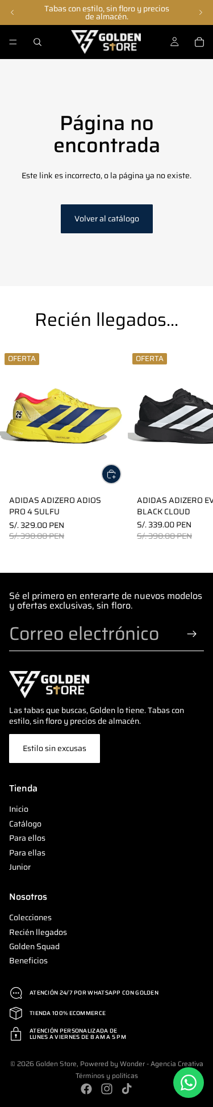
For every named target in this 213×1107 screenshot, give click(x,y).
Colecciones (30, 917)
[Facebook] (86, 1089)
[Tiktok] (126, 1089)
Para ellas (27, 852)
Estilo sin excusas (54, 748)
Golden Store (56, 1063)
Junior (20, 867)
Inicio (18, 809)
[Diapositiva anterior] (12, 12)
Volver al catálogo (106, 218)
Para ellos (27, 838)
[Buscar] (37, 42)
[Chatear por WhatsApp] (188, 1082)
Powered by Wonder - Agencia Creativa (141, 1063)
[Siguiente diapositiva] (200, 12)
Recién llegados (38, 932)
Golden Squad (34, 946)
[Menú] (13, 42)
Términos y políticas (107, 1075)
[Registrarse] (192, 634)
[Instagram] (107, 1089)
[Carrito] (199, 42)
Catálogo (25, 823)
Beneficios (28, 960)
